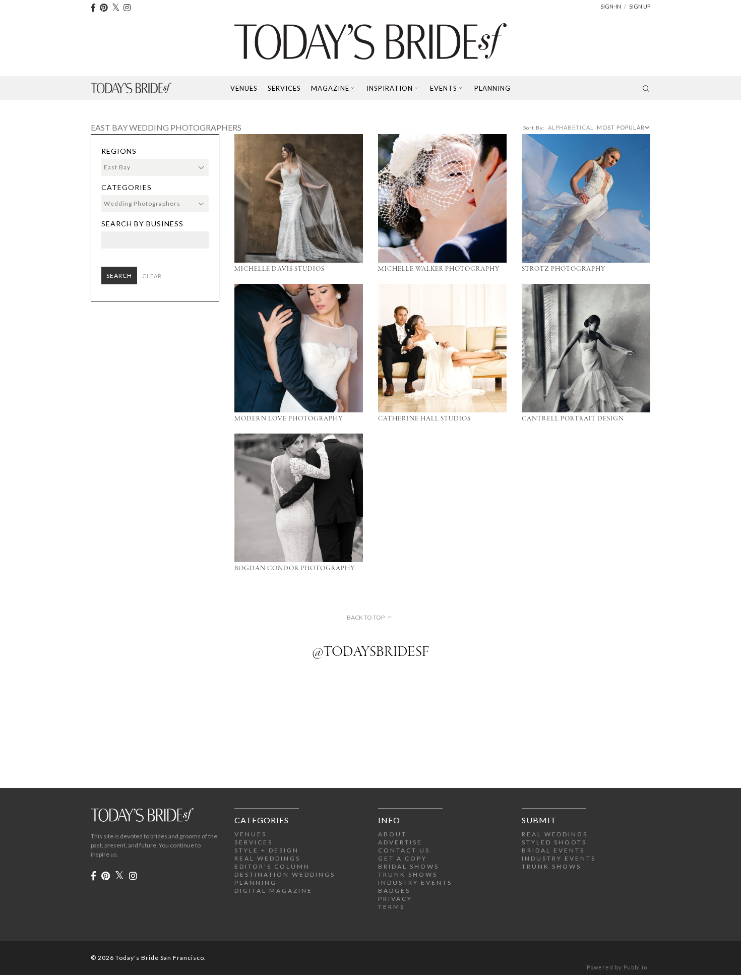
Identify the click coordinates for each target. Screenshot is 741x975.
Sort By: (534, 127)
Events (443, 88)
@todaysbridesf (370, 652)
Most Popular (621, 127)
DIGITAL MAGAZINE (273, 890)
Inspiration (389, 88)
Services (284, 88)
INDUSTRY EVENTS (415, 882)
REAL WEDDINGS (267, 858)
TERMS (391, 906)
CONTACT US (404, 850)
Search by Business (142, 223)
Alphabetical (571, 127)
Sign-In (610, 6)
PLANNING (255, 882)
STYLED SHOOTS (554, 842)
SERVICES (253, 842)
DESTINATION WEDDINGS (284, 874)
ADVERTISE (400, 842)
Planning (492, 88)
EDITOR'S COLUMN (272, 866)
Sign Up (639, 6)
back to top (366, 618)
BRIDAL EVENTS (553, 850)
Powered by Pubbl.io (617, 967)
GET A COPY (402, 858)
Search (119, 275)
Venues (244, 88)
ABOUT (392, 834)
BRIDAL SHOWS (408, 866)
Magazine (330, 88)
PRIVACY (395, 898)
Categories (126, 187)
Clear (152, 276)
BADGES (394, 890)
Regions (119, 151)
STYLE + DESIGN (266, 850)
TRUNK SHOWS (408, 874)
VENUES (250, 834)
